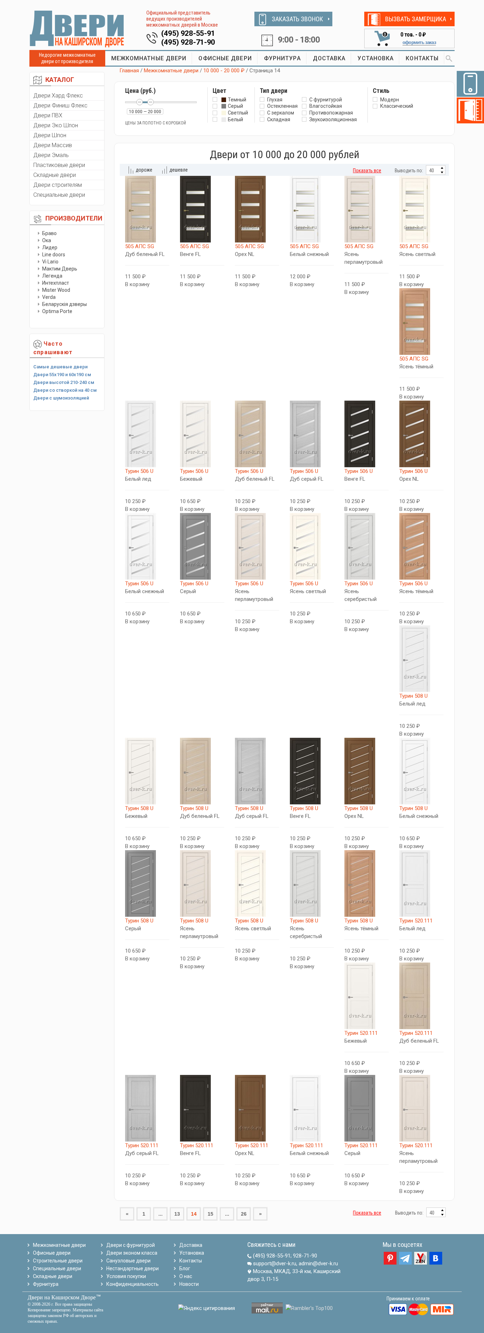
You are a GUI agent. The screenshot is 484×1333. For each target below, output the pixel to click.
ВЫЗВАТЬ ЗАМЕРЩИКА (415, 19)
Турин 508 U (413, 696)
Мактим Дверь (59, 269)
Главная (129, 70)
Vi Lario (50, 261)
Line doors (53, 254)
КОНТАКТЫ (422, 58)
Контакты (190, 1261)
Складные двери (54, 175)
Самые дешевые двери (60, 366)
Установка (191, 1253)
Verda (49, 297)
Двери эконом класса (131, 1253)
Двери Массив (52, 145)
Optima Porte (57, 311)
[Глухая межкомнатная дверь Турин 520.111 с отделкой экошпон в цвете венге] (202, 1108)
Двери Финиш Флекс (60, 105)
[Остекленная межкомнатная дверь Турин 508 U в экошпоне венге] (312, 771)
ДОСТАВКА (329, 58)
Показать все (367, 170)
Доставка (190, 1245)
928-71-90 (305, 1256)
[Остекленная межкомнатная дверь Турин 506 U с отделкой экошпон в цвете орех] (421, 434)
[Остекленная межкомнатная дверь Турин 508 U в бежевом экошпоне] (147, 771)
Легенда (52, 276)
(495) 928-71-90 (188, 42)
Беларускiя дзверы (64, 304)
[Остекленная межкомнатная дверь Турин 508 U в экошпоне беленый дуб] (202, 771)
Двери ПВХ (47, 115)
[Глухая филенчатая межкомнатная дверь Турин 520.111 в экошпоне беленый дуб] (421, 996)
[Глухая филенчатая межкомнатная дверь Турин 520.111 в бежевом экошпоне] (366, 996)
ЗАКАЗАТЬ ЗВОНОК (297, 19)
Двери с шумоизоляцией (61, 398)
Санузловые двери (128, 1261)
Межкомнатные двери (171, 70)
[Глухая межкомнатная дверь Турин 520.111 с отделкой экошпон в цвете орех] (257, 1108)
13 (177, 1214)
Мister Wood (56, 290)
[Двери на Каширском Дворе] (77, 29)
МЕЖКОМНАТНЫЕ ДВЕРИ (149, 58)
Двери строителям (57, 185)
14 (194, 1214)
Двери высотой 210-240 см (63, 382)
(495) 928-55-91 (188, 33)
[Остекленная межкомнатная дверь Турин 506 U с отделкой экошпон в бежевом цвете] (202, 434)
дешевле (178, 170)
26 (244, 1214)
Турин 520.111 (416, 921)
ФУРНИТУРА (282, 58)
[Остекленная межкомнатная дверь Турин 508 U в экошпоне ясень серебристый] (312, 883)
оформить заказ (419, 42)
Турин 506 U (139, 471)
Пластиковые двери (59, 165)
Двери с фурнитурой (130, 1245)
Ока (46, 240)
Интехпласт (55, 283)
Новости (189, 1284)
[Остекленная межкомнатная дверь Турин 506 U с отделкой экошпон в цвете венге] (366, 434)
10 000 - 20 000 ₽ (223, 70)
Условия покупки (126, 1276)
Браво (49, 233)
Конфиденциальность (132, 1284)
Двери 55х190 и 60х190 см (62, 374)
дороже (144, 170)
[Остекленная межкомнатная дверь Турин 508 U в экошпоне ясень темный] (366, 883)
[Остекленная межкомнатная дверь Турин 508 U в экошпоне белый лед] (421, 658)
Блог (184, 1268)
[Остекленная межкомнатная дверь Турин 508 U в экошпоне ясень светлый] (257, 883)
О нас (185, 1276)
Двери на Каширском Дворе (62, 1297)
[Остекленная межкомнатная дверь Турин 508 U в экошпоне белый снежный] (421, 771)
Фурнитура (45, 1284)
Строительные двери (58, 1261)
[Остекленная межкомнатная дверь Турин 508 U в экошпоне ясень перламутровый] (202, 883)
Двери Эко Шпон (55, 125)
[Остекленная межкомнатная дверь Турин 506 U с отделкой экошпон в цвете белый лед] (147, 434)
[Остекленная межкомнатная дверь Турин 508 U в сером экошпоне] (147, 883)
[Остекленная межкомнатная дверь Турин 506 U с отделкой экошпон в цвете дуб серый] (312, 434)
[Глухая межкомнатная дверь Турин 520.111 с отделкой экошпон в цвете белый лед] (421, 883)
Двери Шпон (49, 135)
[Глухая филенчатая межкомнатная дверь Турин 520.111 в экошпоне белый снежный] (312, 1108)
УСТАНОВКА (376, 58)
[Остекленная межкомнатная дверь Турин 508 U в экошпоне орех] (366, 771)
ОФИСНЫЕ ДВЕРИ (225, 58)
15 (210, 1214)
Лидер (49, 247)
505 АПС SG (139, 246)
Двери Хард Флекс (58, 95)
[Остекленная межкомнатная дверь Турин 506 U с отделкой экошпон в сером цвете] (202, 546)
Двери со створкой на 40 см (65, 390)
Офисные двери (52, 1253)
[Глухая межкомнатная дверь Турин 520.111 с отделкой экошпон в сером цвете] (366, 1108)
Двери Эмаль (51, 155)
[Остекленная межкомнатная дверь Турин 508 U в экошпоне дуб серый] (257, 771)
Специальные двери (59, 194)
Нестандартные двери (132, 1268)
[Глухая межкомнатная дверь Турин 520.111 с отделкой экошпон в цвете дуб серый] (147, 1108)
